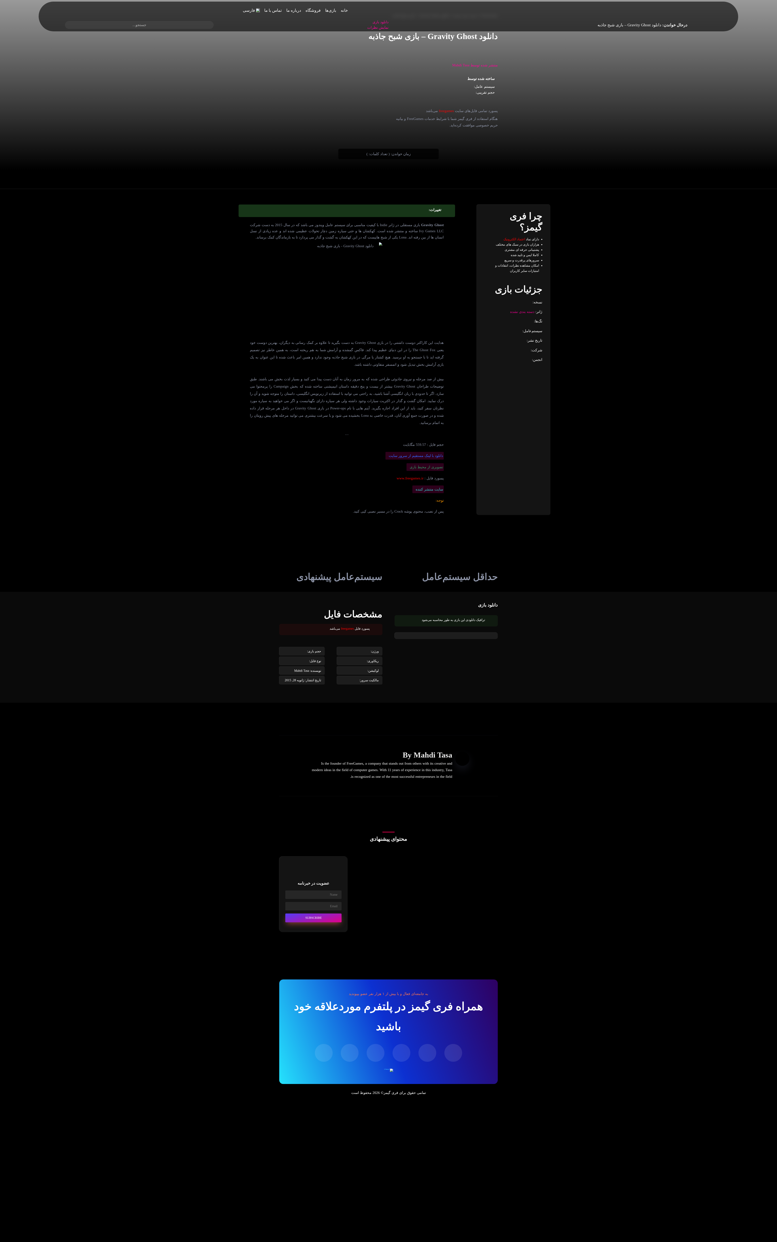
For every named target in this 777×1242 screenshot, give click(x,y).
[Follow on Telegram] (401, 1053)
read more (484, 882)
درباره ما (293, 10)
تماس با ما (273, 10)
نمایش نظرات (377, 27)
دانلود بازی (380, 22)
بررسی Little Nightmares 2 (473, 870)
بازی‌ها (330, 10)
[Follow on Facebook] (350, 1053)
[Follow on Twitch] (453, 1053)
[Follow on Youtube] (427, 1053)
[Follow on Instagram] (375, 1053)
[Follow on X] (324, 1053)
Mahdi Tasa (433, 755)
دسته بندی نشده (522, 312)
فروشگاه (313, 10)
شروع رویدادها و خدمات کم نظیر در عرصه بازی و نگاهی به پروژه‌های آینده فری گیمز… (428, 907)
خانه (344, 10)
